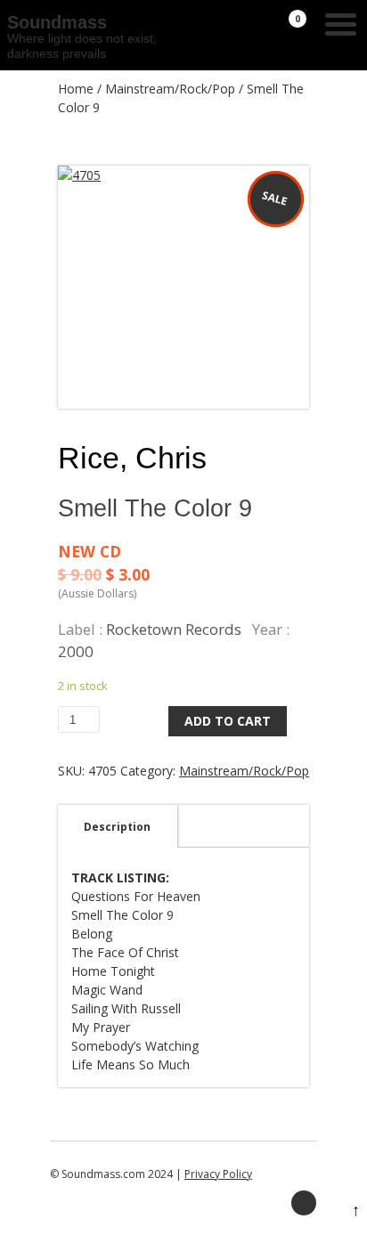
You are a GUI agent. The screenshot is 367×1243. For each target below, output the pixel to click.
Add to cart (227, 720)
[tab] (117, 826)
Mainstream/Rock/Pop (170, 88)
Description (117, 826)
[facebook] (303, 1203)
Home (76, 88)
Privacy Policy (218, 1174)
